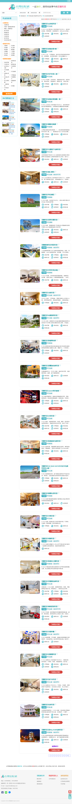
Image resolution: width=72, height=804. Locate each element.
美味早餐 (6, 62)
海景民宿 (6, 34)
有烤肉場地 (13, 61)
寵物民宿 (6, 32)
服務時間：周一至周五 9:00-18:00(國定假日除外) (13, 783)
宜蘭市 (6, 45)
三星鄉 (13, 51)
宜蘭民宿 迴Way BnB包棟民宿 (12, 134)
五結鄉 (13, 45)
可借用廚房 (13, 67)
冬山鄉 (13, 47)
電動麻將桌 (13, 81)
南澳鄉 (13, 55)
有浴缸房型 (6, 77)
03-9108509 (15, 780)
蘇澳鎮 (13, 49)
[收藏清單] (69, 791)
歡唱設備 (13, 64)
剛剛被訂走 (9, 98)
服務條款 (39, 781)
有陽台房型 (6, 74)
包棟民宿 (6, 24)
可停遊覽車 (6, 70)
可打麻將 (13, 71)
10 (67, 755)
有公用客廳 (6, 81)
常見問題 (63, 783)
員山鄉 (6, 53)
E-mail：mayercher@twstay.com (9, 785)
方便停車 (6, 64)
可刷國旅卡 (13, 77)
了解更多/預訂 (55, 41)
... (69, 755)
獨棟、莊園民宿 (8, 28)
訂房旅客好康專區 (65, 781)
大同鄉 (13, 53)
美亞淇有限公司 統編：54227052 (9, 788)
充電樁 (13, 85)
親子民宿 (6, 30)
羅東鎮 (6, 55)
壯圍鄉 (6, 51)
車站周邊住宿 (7, 40)
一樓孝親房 (6, 85)
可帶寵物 (13, 75)
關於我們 (39, 778)
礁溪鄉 (6, 49)
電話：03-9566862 (6, 780)
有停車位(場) (6, 67)
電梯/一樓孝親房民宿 (9, 26)
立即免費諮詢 (52, 778)
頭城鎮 (6, 47)
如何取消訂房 (64, 778)
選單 (69, 1)
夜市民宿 (6, 38)
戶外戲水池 (6, 88)
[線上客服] (69, 796)
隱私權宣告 (39, 783)
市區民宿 (6, 36)
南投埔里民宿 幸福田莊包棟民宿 (12, 120)
